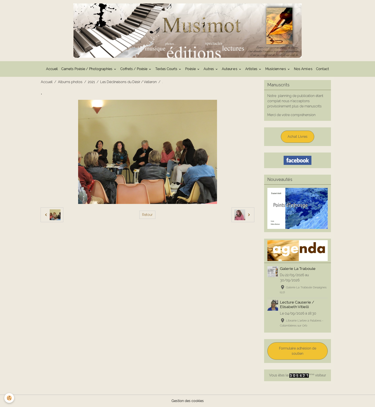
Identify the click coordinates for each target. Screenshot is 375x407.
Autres (209, 69)
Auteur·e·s (230, 69)
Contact (322, 69)
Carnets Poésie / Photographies (87, 69)
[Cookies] (9, 398)
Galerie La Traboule (298, 268)
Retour (147, 215)
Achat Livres (298, 137)
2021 (91, 82)
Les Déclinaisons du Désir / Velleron (128, 82)
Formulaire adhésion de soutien (297, 351)
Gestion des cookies (187, 401)
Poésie (191, 69)
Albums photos (70, 82)
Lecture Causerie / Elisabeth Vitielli (297, 304)
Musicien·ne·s (276, 69)
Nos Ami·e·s (303, 69)
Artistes (251, 69)
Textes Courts (166, 69)
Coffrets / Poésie (134, 69)
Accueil (52, 69)
